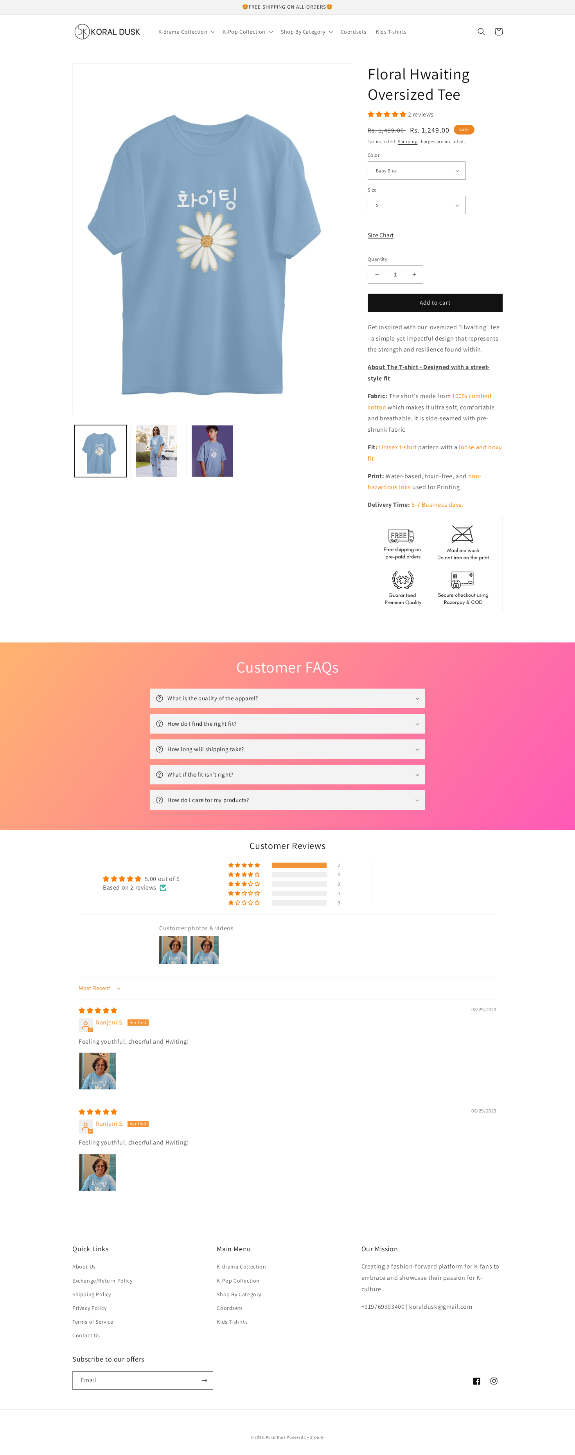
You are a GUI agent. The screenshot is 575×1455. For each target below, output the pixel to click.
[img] (98, 1010)
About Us (84, 1266)
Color (373, 155)
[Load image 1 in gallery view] (100, 451)
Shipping (408, 141)
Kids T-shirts (232, 1321)
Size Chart (381, 235)
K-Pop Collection (238, 1280)
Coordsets (230, 1307)
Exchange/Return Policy (102, 1280)
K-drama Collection (241, 1266)
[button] (186, 31)
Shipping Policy (91, 1294)
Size (372, 190)
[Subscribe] (204, 1380)
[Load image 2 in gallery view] (156, 451)
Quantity (377, 259)
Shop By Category (239, 1294)
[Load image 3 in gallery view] (212, 451)
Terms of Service (92, 1321)
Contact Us (86, 1335)
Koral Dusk (276, 1437)
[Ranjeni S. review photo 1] (97, 1071)
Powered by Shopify (305, 1437)
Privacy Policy (89, 1307)
